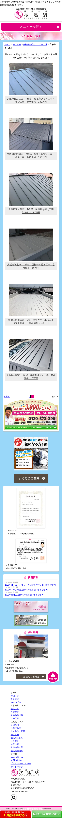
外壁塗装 (15, 712)
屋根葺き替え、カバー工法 (35, 44)
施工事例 (17, 44)
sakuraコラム (17, 757)
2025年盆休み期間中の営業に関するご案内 (24, 595)
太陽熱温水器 (17, 715)
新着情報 (15, 699)
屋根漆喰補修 (17, 750)
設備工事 (15, 718)
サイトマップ (17, 767)
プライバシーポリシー (21, 763)
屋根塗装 (15, 741)
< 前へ (7, 396)
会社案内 (15, 725)
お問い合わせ (17, 760)
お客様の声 (16, 728)
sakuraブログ (17, 702)
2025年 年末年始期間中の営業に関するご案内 (26, 590)
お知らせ (15, 696)
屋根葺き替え (17, 738)
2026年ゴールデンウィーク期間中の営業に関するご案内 (30, 585)
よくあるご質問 (18, 731)
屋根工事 (15, 708)
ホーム (7, 44)
